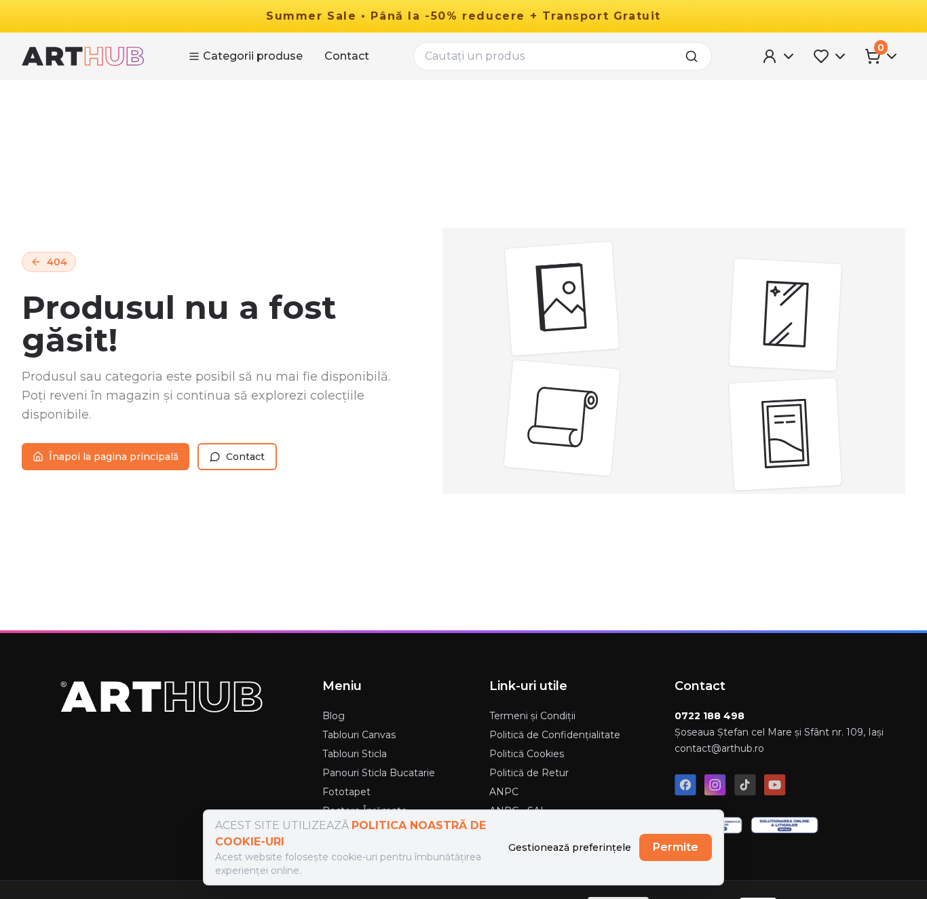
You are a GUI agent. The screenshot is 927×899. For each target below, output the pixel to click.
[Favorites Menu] (831, 56)
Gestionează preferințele (569, 847)
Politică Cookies (526, 754)
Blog (333, 716)
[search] (695, 56)
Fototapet (346, 792)
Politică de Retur (529, 773)
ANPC (503, 792)
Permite (675, 847)
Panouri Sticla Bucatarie (378, 773)
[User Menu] (779, 56)
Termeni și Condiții (532, 716)
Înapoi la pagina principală (113, 457)
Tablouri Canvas (359, 735)
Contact (346, 56)
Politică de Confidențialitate (554, 735)
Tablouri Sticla (354, 754)
